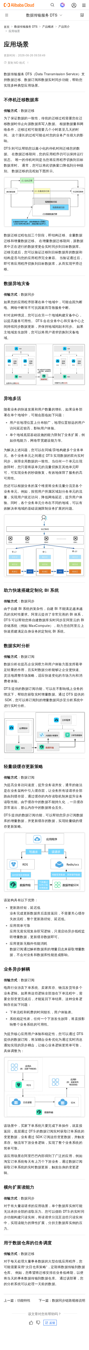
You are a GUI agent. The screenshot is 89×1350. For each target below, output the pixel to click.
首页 (6, 27)
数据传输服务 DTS (25, 26)
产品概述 (48, 26)
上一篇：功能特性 (17, 1300)
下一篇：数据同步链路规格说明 (62, 1300)
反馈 (52, 1323)
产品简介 (64, 26)
